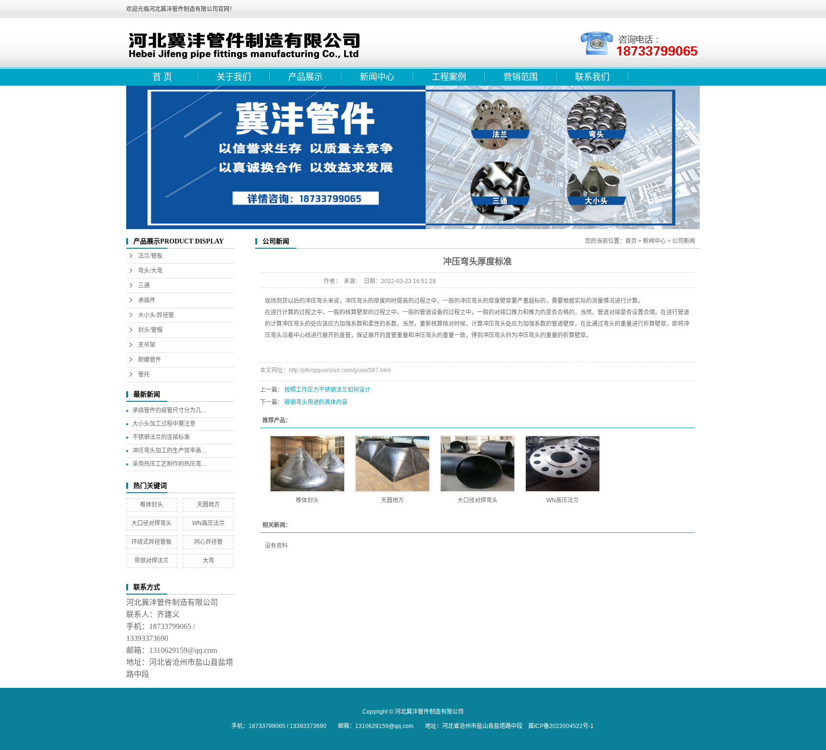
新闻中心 (377, 77)
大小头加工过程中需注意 (164, 423)
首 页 (162, 77)
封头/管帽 (150, 330)
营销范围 (520, 77)
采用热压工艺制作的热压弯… (169, 464)
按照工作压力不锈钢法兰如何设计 (327, 389)
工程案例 (449, 77)
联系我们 (592, 77)
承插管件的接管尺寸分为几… (169, 410)
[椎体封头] (307, 463)
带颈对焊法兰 (151, 560)
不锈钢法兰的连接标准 (161, 437)
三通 (144, 285)
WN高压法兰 (208, 523)
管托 (144, 374)
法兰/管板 (150, 256)
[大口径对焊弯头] (477, 463)
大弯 (208, 560)
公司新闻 (683, 241)
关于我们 (234, 77)
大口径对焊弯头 (151, 523)
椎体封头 (151, 504)
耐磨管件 (149, 359)
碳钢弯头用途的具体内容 (316, 402)
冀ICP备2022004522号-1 (561, 726)
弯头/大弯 (150, 270)
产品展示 (305, 77)
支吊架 (146, 345)
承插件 (146, 300)
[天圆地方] (392, 463)
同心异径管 (208, 542)
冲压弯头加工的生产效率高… (169, 450)
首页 (631, 241)
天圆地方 (208, 504)
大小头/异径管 (156, 315)
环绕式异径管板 (151, 542)
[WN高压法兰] (562, 463)
